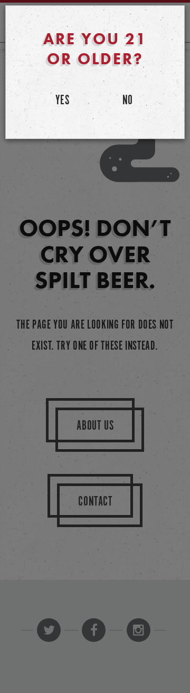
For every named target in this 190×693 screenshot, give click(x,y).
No (127, 101)
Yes (62, 101)
